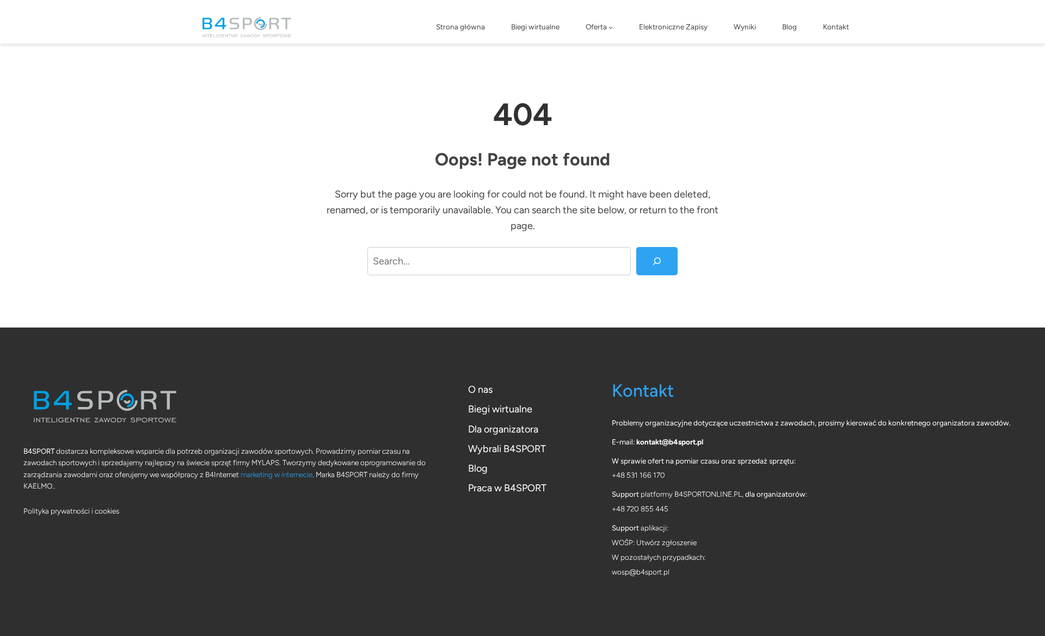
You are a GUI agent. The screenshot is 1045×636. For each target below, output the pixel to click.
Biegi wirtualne (500, 409)
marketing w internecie (276, 474)
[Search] (657, 261)
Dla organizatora (503, 429)
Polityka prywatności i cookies (71, 511)
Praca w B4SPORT (507, 488)
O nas (480, 390)
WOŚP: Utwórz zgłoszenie (654, 542)
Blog (478, 468)
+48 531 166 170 (638, 475)
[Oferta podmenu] (610, 27)
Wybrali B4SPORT (507, 449)
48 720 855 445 (642, 508)
